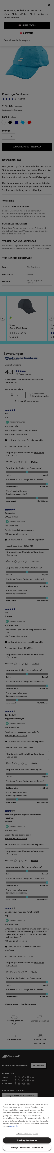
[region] (27, 1125)
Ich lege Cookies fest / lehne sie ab (27, 1147)
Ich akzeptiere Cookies (27, 1140)
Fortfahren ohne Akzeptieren (27, 1134)
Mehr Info (13, 1126)
